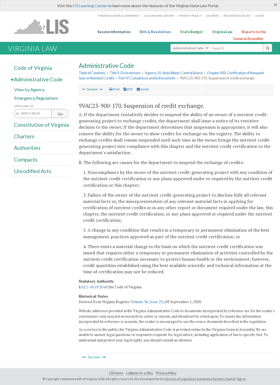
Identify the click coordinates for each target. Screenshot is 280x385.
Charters (24, 136)
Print (116, 89)
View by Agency (29, 89)
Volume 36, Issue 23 (147, 301)
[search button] (267, 48)
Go (60, 114)
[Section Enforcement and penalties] (84, 89)
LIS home (212, 15)
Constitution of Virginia (41, 125)
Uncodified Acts (32, 171)
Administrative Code (38, 79)
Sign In (241, 379)
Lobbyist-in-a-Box (139, 373)
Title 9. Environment (125, 73)
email (144, 89)
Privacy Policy (190, 15)
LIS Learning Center (90, 5)
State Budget (191, 32)
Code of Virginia (33, 68)
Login (259, 15)
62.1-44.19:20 (92, 287)
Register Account (237, 15)
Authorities (27, 148)
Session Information (113, 32)
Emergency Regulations (36, 97)
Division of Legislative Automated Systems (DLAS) (200, 379)
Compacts (25, 159)
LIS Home (116, 373)
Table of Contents (92, 73)
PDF (129, 89)
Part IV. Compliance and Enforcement (147, 78)
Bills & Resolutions (155, 32)
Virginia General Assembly (118, 15)
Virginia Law (222, 32)
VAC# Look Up (23, 106)
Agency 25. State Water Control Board (173, 73)
